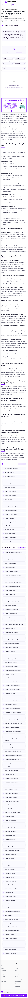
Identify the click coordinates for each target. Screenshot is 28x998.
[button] (14, 50)
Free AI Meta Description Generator (13, 812)
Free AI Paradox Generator (11, 613)
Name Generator (8, 499)
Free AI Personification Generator (12, 689)
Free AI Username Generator (11, 782)
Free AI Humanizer (9, 892)
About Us (17, 976)
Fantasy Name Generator (10, 491)
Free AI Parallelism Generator (11, 571)
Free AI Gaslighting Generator (11, 632)
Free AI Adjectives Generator (11, 666)
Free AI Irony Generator (10, 651)
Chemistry (3, 970)
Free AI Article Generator (10, 820)
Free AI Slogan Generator (10, 862)
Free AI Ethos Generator (10, 563)
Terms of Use (18, 981)
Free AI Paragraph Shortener (11, 506)
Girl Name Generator (9, 525)
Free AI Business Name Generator (12, 911)
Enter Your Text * (6, 28)
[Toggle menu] (3, 2)
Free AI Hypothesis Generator (11, 617)
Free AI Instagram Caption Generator (13, 759)
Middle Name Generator (10, 476)
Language (4, 66)
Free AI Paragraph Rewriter (11, 522)
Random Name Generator (10, 533)
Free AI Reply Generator (10, 693)
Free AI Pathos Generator (10, 605)
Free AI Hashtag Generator (11, 747)
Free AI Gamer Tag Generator (11, 793)
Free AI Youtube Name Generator (12, 735)
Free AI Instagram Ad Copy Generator (13, 719)
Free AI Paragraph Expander (11, 510)
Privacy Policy (18, 979)
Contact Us (17, 986)
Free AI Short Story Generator (11, 789)
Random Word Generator (10, 537)
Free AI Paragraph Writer (10, 541)
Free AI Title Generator (10, 816)
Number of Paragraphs (7, 61)
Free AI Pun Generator (10, 594)
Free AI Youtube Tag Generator (12, 727)
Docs (16, 970)
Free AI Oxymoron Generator (11, 647)
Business (3, 979)
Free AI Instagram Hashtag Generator (13, 755)
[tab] (6, 5)
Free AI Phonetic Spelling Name (12, 801)
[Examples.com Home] (10, 2)
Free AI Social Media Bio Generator (13, 670)
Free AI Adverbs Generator (11, 662)
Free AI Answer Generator (11, 704)
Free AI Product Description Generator (13, 552)
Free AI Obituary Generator (11, 636)
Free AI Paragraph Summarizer (12, 514)
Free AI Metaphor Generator (11, 700)
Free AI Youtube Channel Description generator (13, 739)
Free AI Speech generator (10, 831)
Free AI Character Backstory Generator (14, 697)
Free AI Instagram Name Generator (13, 744)
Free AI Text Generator (10, 900)
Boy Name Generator (9, 529)
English (5, 464)
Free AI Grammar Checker (10, 896)
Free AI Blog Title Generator (11, 808)
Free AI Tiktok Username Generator (13, 751)
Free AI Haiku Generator (10, 590)
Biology (16, 968)
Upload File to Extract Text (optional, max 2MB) (12, 45)
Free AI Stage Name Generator (12, 850)
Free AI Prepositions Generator (12, 643)
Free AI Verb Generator (10, 598)
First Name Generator (10, 480)
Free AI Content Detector (10, 884)
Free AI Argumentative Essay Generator (14, 601)
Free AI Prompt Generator (10, 907)
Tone (3, 55)
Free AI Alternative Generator (11, 677)
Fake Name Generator (10, 487)
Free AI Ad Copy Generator (11, 843)
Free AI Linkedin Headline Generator (13, 712)
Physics (17, 965)
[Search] (22, 1)
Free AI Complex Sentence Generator (13, 639)
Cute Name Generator (10, 483)
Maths (2, 968)
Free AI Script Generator (10, 854)
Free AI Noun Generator (10, 620)
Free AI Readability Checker (11, 824)
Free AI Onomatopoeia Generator (12, 659)
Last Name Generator (9, 472)
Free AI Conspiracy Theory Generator (13, 582)
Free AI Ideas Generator (10, 839)
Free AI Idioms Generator (10, 655)
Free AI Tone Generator (10, 628)
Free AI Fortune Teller (10, 774)
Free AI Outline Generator (10, 865)
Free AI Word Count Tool (10, 881)
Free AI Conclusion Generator (11, 770)
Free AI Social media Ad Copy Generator (14, 716)
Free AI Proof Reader (9, 858)
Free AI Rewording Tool (10, 869)
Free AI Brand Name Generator (12, 556)
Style (15, 55)
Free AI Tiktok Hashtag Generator (12, 708)
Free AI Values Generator (10, 567)
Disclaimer (17, 983)
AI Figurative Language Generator (12, 685)
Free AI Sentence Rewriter (11, 888)
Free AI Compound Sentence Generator (14, 624)
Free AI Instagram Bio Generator (12, 763)
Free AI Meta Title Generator (11, 778)
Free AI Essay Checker (10, 873)
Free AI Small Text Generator (11, 786)
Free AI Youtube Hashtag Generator (13, 731)
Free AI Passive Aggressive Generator (13, 575)
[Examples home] (6, 992)
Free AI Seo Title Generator (11, 797)
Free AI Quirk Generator (10, 766)
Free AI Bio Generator (10, 674)
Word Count (17, 61)
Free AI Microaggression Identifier (12, 586)
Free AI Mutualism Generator (11, 609)
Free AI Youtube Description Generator (13, 723)
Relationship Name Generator (11, 468)
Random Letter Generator (10, 495)
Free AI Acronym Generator (11, 904)
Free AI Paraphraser (9, 518)
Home (2, 9)
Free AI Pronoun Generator (11, 579)
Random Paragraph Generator (11, 503)
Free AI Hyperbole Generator (11, 681)
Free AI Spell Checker (10, 877)
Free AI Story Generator (10, 827)
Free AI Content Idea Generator (12, 805)
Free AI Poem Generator (10, 835)
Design (3, 976)
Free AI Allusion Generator (11, 559)
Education (3, 981)
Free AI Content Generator (11, 846)
